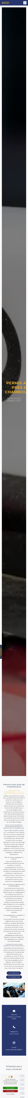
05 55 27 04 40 (14, 1034)
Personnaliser (10, 1094)
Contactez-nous (15, 977)
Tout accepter (10, 1088)
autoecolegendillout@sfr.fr (14, 1049)
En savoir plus (14, 973)
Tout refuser (10, 1091)
